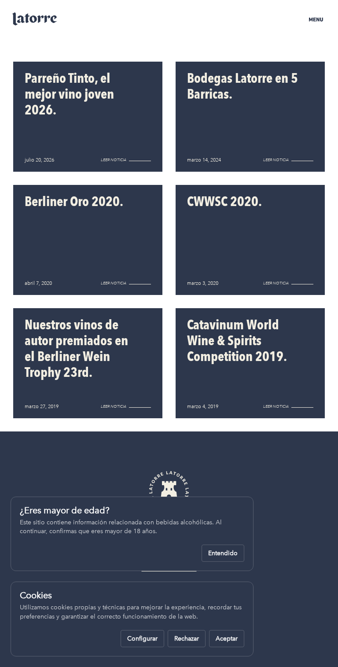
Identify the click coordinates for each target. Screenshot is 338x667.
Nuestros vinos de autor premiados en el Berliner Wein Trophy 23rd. (76, 348)
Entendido (223, 553)
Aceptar (227, 638)
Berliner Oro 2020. (74, 201)
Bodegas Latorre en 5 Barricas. (242, 86)
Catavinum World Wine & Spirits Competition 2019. (237, 341)
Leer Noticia (113, 160)
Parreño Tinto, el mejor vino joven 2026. (69, 94)
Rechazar (186, 638)
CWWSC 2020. (224, 201)
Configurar (142, 638)
